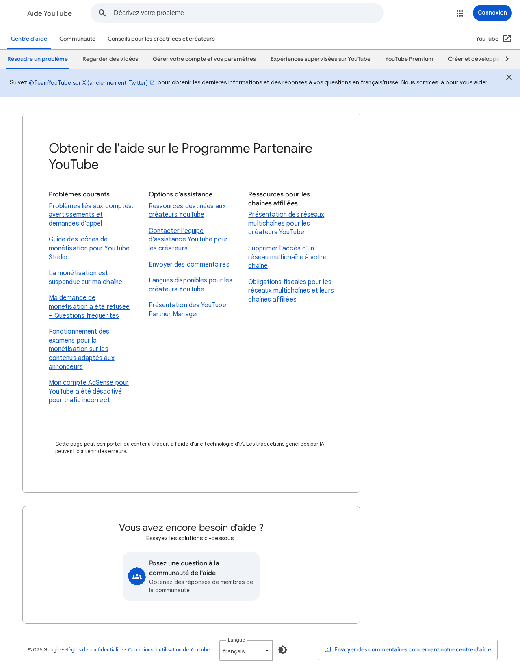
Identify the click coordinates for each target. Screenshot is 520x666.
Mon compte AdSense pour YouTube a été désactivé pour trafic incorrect (89, 391)
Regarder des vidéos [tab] (110, 59)
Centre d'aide (29, 38)
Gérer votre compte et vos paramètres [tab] (204, 59)
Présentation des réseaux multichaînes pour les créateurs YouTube (286, 223)
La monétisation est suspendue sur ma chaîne (85, 277)
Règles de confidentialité (94, 650)
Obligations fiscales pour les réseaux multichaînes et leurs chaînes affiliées (291, 291)
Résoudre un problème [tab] (37, 59)
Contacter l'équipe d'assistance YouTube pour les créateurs (188, 239)
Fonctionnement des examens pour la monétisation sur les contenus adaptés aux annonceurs (82, 349)
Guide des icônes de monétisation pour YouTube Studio (89, 248)
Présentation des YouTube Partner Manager (187, 309)
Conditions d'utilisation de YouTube (169, 650)
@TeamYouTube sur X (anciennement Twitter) (88, 82)
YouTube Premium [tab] (409, 59)
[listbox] (246, 650)
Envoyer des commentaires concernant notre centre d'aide (412, 649)
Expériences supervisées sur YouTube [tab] (320, 59)
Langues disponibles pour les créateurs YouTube (190, 284)
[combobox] (249, 13)
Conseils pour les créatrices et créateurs (161, 38)
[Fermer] (509, 78)
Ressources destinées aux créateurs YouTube (187, 210)
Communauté (77, 38)
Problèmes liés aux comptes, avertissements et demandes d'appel (91, 215)
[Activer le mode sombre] (282, 650)
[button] (14, 13)
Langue (236, 640)
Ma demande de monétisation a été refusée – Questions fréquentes (89, 306)
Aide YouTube (49, 13)
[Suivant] (503, 59)
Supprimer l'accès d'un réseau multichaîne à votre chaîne (287, 257)
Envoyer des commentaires (189, 265)
